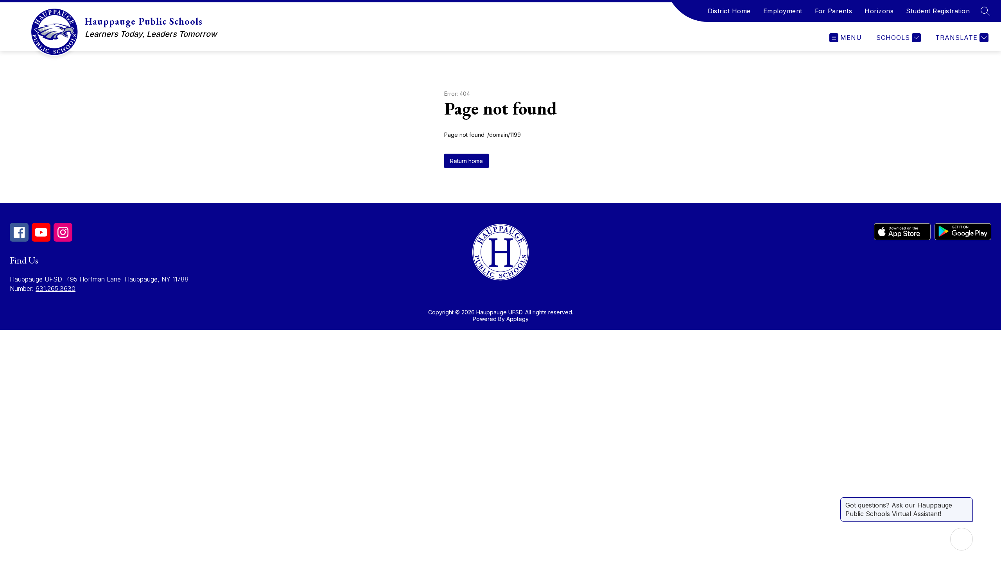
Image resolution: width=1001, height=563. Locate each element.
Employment (782, 11)
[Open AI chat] (961, 539)
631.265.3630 (55, 288)
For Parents (833, 11)
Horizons (879, 11)
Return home (466, 161)
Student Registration (938, 11)
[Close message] (966, 501)
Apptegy (517, 319)
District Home (729, 11)
